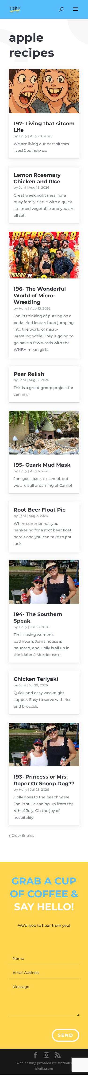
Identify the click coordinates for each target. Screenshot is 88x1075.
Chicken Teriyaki (36, 679)
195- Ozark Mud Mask (42, 465)
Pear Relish (29, 374)
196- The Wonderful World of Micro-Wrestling (40, 295)
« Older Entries (21, 835)
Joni (22, 187)
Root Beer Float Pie (40, 510)
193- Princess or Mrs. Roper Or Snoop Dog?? (44, 780)
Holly (23, 136)
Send (65, 1035)
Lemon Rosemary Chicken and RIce (37, 178)
